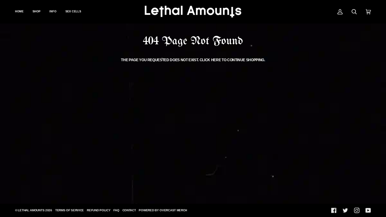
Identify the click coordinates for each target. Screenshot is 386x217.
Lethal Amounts (31, 210)
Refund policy (98, 210)
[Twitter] (345, 210)
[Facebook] (334, 210)
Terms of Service (69, 210)
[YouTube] (368, 210)
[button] (53, 11)
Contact (129, 210)
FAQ (116, 210)
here (216, 60)
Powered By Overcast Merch (163, 210)
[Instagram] (356, 210)
